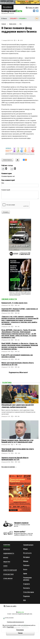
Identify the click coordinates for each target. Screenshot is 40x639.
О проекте (26, 584)
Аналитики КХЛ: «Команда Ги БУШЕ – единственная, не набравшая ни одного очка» (19, 310)
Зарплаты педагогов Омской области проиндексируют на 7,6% (14, 458)
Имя (2, 183)
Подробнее (10, 627)
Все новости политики (8, 467)
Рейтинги (26, 565)
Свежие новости (9, 299)
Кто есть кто (27, 553)
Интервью (26, 557)
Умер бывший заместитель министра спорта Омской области (17, 450)
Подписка (26, 596)
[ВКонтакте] (24, 160)
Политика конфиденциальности (15, 622)
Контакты (26, 588)
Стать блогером (28, 592)
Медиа (25, 549)
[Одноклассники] (26, 160)
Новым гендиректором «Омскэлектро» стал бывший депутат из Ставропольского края (17, 441)
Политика (7, 383)
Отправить (6, 212)
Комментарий (5, 190)
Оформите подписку (21, 523)
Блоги (25, 569)
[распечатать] (17, 161)
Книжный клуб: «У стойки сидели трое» (14, 303)
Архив (25, 573)
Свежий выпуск (28, 545)
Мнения (25, 561)
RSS (24, 600)
